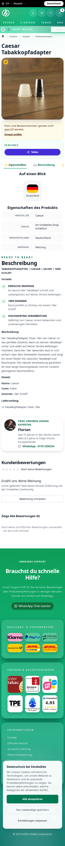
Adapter (26, 36)
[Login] (33, 13)
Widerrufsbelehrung (19, 754)
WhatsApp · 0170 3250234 (36, 446)
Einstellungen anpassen (32, 820)
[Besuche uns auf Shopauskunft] (49, 703)
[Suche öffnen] (50, 13)
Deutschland (54, 3)
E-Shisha (28, 22)
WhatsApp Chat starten (35, 606)
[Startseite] (5, 13)
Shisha (9, 22)
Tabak (46, 22)
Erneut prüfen (13, 134)
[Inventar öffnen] (42, 13)
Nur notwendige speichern (32, 809)
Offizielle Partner (17, 743)
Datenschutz (15, 760)
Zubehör (13, 36)
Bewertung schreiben (33, 499)
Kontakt (12, 737)
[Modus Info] (3, 29)
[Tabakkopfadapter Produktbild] (32, 89)
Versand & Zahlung (19, 749)
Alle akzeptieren (32, 799)
